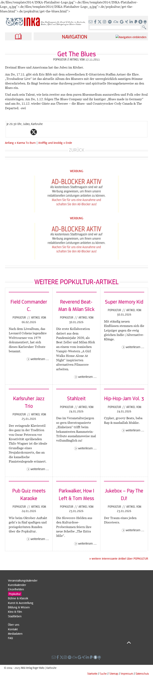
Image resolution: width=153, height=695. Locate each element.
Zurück (76, 150)
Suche (103, 673)
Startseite (92, 673)
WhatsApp (18, 132)
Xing (57, 132)
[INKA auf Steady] (140, 22)
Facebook (26, 132)
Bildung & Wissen (19, 607)
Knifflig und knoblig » (51, 142)
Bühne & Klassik (18, 598)
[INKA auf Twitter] (100, 22)
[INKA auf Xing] (127, 22)
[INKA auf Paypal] (136, 22)
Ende (69, 142)
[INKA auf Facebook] (95, 22)
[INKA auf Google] (122, 22)
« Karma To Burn (25, 142)
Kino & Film (15, 611)
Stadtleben (15, 616)
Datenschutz (142, 673)
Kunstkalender (17, 585)
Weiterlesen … (39, 359)
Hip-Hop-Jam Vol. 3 (124, 398)
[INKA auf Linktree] (145, 22)
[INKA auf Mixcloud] (116, 22)
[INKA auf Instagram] (105, 22)
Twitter (33, 132)
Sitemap (113, 673)
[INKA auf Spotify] (110, 22)
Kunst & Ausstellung (20, 603)
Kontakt (13, 629)
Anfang (9, 142)
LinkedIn (49, 132)
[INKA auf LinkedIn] (131, 22)
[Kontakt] (91, 22)
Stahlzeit (76, 398)
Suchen (145, 27)
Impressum (127, 673)
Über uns (13, 624)
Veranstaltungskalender (22, 580)
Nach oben (69, 642)
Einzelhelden (16, 589)
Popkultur (20, 317)
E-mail (10, 132)
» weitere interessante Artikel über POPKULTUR (118, 558)
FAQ (10, 638)
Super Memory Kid (124, 302)
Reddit (41, 132)
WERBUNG (76, 171)
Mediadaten (15, 633)
